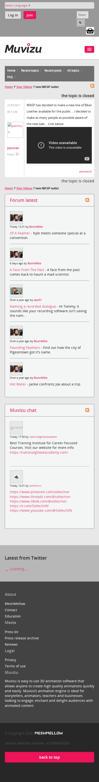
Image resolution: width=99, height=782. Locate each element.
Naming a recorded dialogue (33, 306)
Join (30, 15)
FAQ (10, 77)
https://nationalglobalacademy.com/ (39, 452)
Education (13, 616)
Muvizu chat (23, 410)
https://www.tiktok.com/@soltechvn (38, 501)
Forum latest (23, 200)
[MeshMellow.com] (48, 733)
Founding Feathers (25, 347)
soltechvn (35, 485)
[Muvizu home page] (23, 47)
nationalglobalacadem (43, 436)
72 (17, 154)
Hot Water (18, 384)
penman (13, 148)
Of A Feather (20, 233)
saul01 (38, 300)
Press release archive (22, 638)
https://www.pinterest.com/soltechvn (39, 492)
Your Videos (24, 87)
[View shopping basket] (90, 30)
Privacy (10, 659)
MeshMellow (15, 603)
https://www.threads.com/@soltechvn (40, 496)
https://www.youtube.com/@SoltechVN (41, 510)
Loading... (18, 568)
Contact (11, 610)
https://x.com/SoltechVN (29, 506)
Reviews (11, 644)
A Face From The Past (27, 269)
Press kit (11, 632)
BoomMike (36, 226)
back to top (49, 757)
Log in (13, 15)
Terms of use (15, 666)
